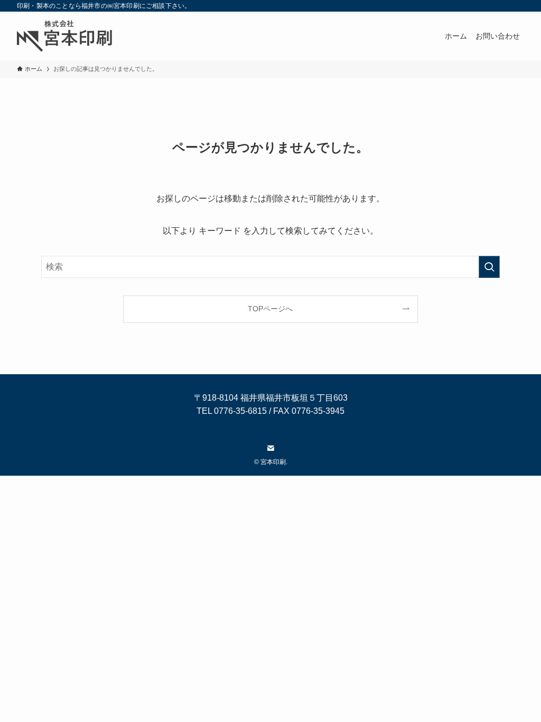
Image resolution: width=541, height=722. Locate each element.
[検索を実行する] (489, 267)
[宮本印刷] (64, 36)
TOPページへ (270, 308)
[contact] (270, 448)
